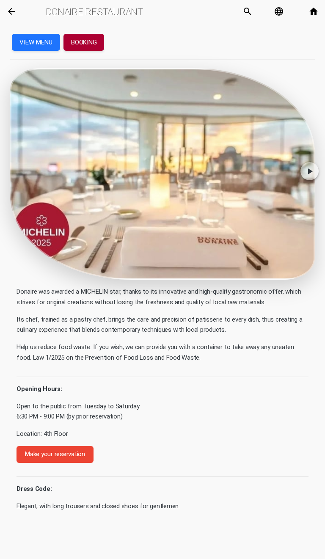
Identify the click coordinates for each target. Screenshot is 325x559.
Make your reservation (55, 454)
